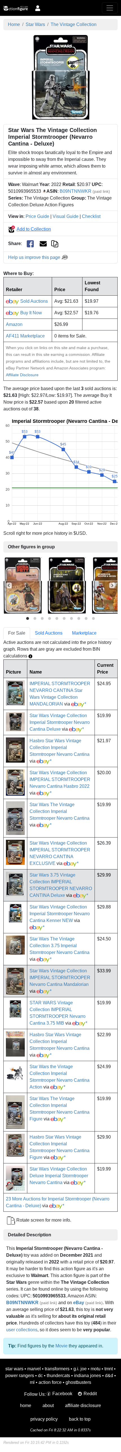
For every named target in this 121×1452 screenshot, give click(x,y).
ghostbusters (78, 1382)
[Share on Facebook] (30, 243)
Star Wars (35, 24)
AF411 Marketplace (25, 336)
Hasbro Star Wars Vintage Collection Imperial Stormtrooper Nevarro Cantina (59, 747)
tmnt (108, 1368)
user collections (21, 1329)
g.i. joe (80, 1368)
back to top (80, 1419)
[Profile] (38, 8)
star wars (14, 1368)
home (25, 1405)
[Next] (112, 585)
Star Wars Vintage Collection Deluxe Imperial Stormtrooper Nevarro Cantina (59, 1176)
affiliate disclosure (83, 1405)
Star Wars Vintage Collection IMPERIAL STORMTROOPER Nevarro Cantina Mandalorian (60, 977)
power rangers (19, 1375)
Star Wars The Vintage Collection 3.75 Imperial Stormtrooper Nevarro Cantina (59, 945)
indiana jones (87, 1375)
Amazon (14, 324)
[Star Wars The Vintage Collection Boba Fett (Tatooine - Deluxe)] (22, 585)
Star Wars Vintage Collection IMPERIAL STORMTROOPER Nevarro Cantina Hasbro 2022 (60, 779)
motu (95, 1368)
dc (40, 1375)
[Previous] (9, 585)
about (48, 1405)
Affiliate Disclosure (22, 375)
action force (50, 1382)
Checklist (91, 216)
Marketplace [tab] (84, 633)
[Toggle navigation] (110, 8)
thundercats (58, 1375)
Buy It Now (30, 312)
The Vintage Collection (74, 24)
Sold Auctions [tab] (48, 633)
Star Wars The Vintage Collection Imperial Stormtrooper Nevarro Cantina (59, 811)
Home (14, 24)
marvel (34, 1368)
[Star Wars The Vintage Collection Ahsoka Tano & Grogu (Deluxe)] (67, 585)
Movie (61, 1345)
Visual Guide (66, 216)
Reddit (90, 1393)
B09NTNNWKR (75, 191)
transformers (57, 1368)
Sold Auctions (33, 301)
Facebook (62, 1393)
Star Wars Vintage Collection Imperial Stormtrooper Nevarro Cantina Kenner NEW (60, 913)
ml (32, 1382)
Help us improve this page (34, 257)
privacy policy (44, 1419)
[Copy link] (54, 243)
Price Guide (37, 216)
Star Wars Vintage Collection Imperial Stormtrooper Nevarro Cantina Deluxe (60, 722)
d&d (109, 1375)
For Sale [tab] (16, 633)
